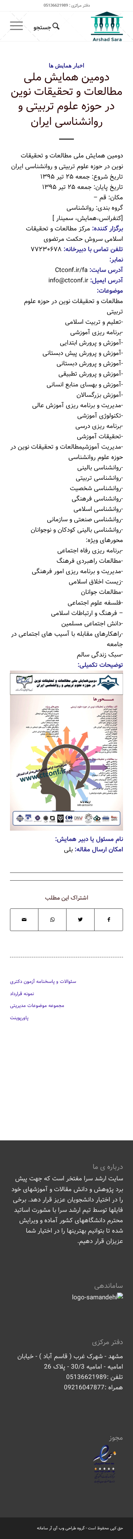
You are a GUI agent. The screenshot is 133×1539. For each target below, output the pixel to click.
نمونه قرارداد (22, 994)
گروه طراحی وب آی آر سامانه (61, 1528)
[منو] (19, 26)
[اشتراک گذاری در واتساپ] (52, 920)
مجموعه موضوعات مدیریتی (37, 1006)
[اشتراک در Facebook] (109, 920)
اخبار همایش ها (66, 65)
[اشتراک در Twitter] (80, 920)
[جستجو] (45, 26)
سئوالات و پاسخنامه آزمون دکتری (43, 981)
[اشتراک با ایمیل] (24, 920)
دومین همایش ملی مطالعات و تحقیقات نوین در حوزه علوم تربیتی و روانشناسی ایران (66, 99)
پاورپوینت (19, 1018)
